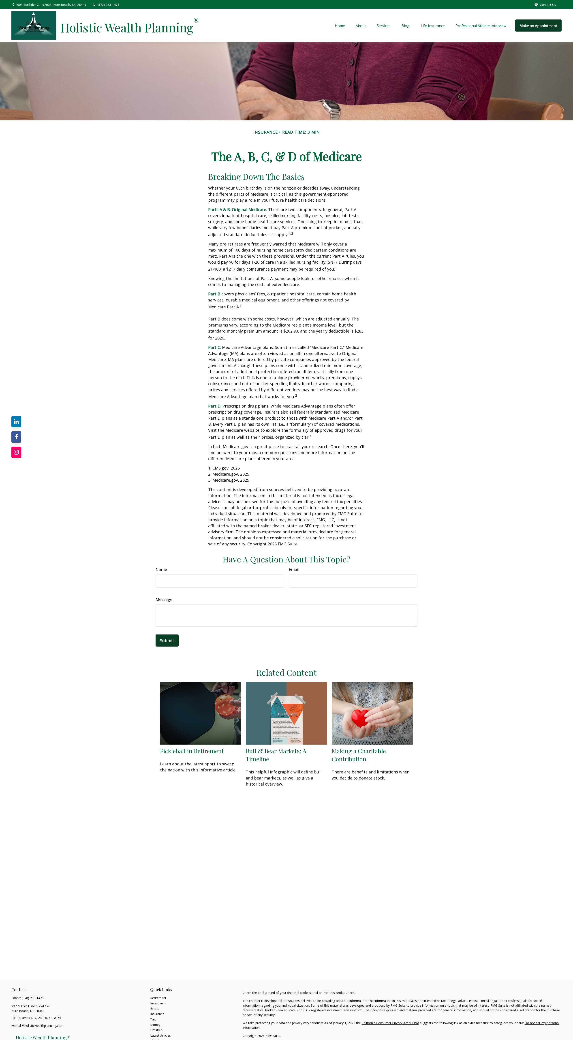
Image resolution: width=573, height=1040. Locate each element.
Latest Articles (160, 1035)
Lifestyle (156, 1030)
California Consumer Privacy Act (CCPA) (390, 1023)
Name (161, 569)
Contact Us (548, 4)
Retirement (158, 998)
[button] (340, 25)
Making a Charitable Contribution (359, 755)
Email (294, 569)
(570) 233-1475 (108, 4)
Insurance (157, 1014)
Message (164, 599)
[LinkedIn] (16, 421)
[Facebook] (16, 436)
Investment (158, 1003)
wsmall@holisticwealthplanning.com (37, 1025)
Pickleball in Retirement (192, 751)
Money (155, 1025)
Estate (154, 1008)
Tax (153, 1019)
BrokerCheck (345, 993)
